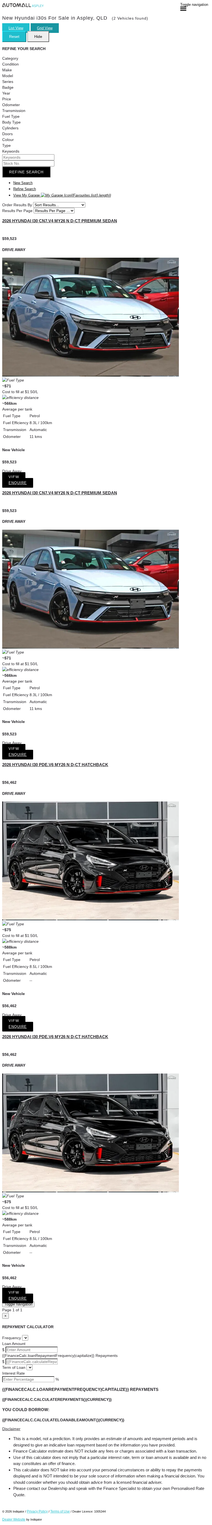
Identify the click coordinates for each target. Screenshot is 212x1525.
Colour (8, 139)
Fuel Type (11, 116)
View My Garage (62, 195)
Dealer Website (13, 1519)
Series (7, 81)
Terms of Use (60, 1511)
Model (7, 76)
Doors (7, 134)
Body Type (11, 122)
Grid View (44, 28)
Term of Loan (13, 1367)
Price (6, 99)
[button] (106, 1429)
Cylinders (10, 128)
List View (16, 28)
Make (7, 70)
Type (6, 145)
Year (6, 93)
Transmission (13, 110)
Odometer (11, 105)
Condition (10, 64)
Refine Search (26, 172)
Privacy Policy (37, 1511)
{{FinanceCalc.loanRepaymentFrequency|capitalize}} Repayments (60, 1355)
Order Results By (17, 205)
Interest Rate (13, 1373)
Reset (14, 36)
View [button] (14, 477)
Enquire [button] (18, 483)
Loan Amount (13, 1343)
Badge (8, 87)
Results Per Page (17, 210)
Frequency (11, 1338)
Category (10, 58)
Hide (38, 36)
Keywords (10, 151)
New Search (23, 183)
